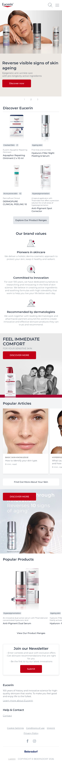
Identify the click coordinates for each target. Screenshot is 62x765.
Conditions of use (35, 728)
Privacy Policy (31, 733)
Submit (31, 669)
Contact (7, 715)
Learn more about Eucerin (18, 700)
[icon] (27, 741)
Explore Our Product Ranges (31, 220)
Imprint (51, 728)
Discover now (16, 83)
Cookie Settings (15, 728)
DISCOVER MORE (19, 355)
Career (12, 759)
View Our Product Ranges (31, 633)
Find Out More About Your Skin (31, 482)
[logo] (8, 5)
